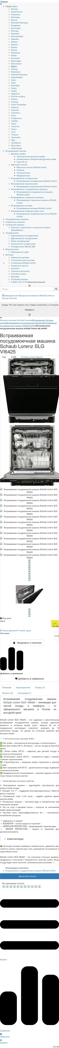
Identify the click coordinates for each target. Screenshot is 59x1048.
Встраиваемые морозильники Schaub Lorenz (37, 186)
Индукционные (23, 175)
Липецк (14, 69)
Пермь (14, 90)
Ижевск (14, 41)
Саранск (15, 107)
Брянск (14, 19)
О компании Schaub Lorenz (23, 262)
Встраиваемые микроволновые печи (27, 211)
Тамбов (14, 120)
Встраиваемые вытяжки (21, 205)
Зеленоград (16, 148)
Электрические (23, 172)
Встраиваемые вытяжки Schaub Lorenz (34, 208)
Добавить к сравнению (11, 673)
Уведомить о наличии (28, 642)
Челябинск (16, 142)
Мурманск (15, 71)
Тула (13, 131)
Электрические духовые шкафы (31, 156)
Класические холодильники (23, 243)
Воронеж (15, 33)
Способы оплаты (18, 273)
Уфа (13, 140)
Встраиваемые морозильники (24, 183)
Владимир (15, 25)
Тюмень (14, 134)
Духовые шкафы (18, 153)
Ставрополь (16, 118)
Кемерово (15, 52)
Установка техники (19, 279)
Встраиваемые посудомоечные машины (29, 189)
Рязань (14, 99)
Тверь (13, 123)
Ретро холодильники (20, 241)
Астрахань (15, 14)
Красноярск (16, 63)
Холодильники (12, 232)
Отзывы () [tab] (40, 687)
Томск (13, 129)
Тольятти (15, 126)
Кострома (15, 58)
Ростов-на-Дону (18, 96)
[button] (29, 678)
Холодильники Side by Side (23, 246)
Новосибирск (17, 77)
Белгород (15, 17)
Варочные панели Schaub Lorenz (32, 167)
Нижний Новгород (19, 74)
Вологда (14, 30)
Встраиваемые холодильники (24, 178)
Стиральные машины (15, 221)
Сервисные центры (19, 265)
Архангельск (16, 11)
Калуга (14, 49)
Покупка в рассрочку (20, 271)
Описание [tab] (6, 687)
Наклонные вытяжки (20, 257)
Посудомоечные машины (17, 219)
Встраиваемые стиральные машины (27, 197)
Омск (13, 79)
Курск (15, 6)
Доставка (15, 276)
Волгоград (15, 28)
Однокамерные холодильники (24, 235)
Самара (14, 101)
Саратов (15, 110)
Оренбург (15, 85)
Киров (13, 55)
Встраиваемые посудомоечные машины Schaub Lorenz (28, 324)
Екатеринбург (17, 36)
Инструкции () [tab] (24, 693)
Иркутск (14, 44)
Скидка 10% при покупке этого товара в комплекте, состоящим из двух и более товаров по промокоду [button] (30, 307)
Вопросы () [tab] (7, 693)
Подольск (15, 93)
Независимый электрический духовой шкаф (36, 159)
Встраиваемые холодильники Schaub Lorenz (37, 181)
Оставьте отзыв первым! (32, 356)
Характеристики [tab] (23, 687)
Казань (14, 47)
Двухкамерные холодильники (24, 238)
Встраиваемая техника (16, 150)
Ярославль (16, 145)
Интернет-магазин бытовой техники (16, 320)
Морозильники (12, 249)
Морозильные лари (20, 251)
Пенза (14, 88)
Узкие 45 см (22, 161)
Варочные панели (19, 164)
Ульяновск (15, 137)
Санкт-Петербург (18, 104)
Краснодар (16, 60)
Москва (14, 9)
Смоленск (15, 112)
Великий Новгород (19, 22)
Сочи (13, 115)
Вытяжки (9, 254)
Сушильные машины (15, 224)
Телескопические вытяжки (23, 260)
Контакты (15, 268)
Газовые (20, 170)
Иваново (15, 39)
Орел (13, 82)
